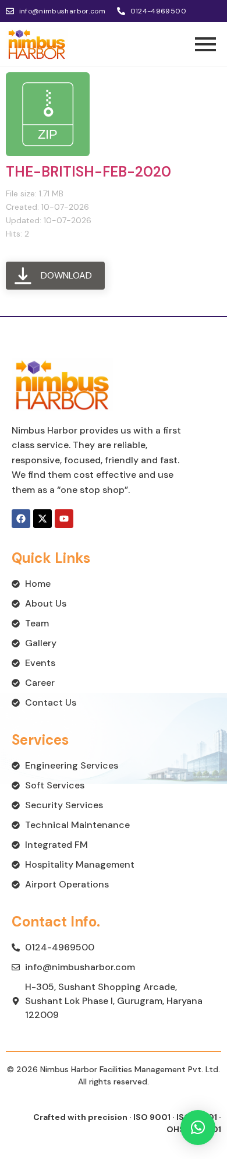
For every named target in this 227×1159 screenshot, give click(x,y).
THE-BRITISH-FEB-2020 (88, 172)
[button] (197, 1127)
